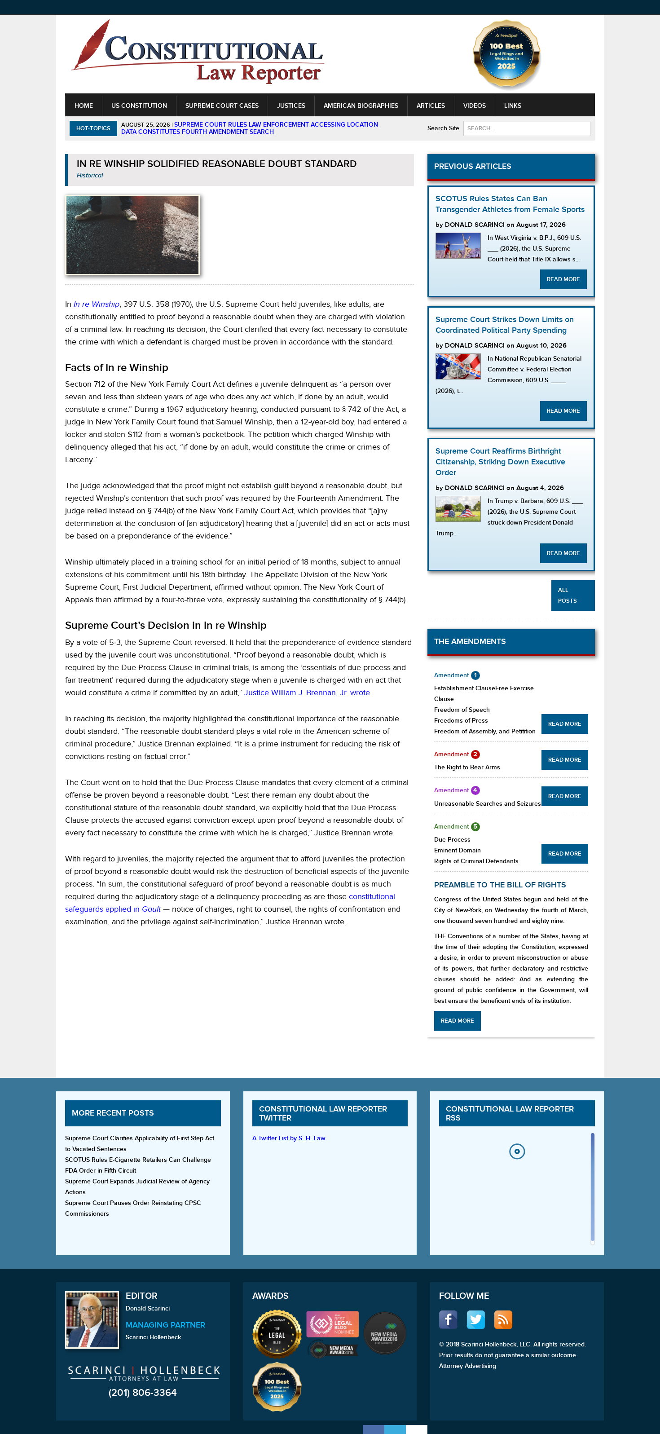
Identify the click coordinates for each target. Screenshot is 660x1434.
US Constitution (139, 106)
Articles (431, 106)
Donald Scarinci (148, 1308)
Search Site (443, 128)
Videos (474, 106)
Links (512, 106)
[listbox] (516, 1191)
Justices (291, 106)
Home (84, 106)
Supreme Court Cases (222, 106)
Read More (563, 279)
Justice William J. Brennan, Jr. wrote (307, 692)
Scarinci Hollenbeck (153, 1337)
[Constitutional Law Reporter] (197, 54)
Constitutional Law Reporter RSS (510, 1113)
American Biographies (361, 106)
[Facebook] (373, 1429)
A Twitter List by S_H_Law (289, 1138)
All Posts (567, 595)
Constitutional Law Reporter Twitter (323, 1113)
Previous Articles (472, 166)
